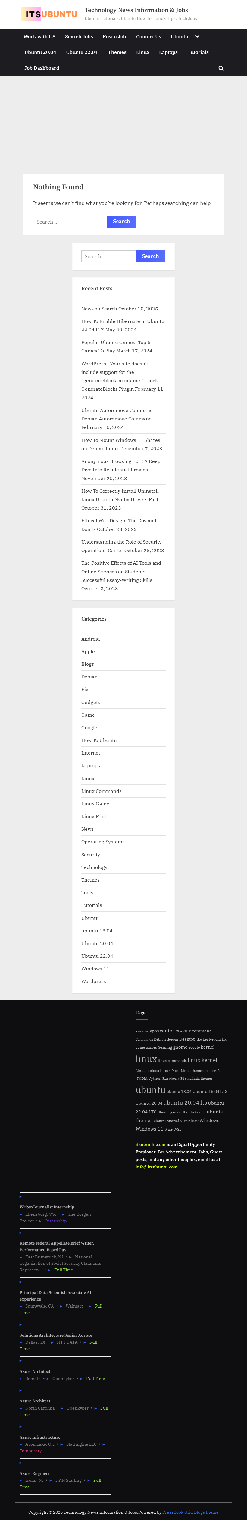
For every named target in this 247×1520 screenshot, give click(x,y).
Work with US (39, 36)
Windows (209, 1120)
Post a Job (114, 36)
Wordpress (93, 981)
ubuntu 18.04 (97, 930)
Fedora (215, 1039)
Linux (142, 52)
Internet (90, 752)
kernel (208, 1047)
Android (90, 638)
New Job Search (99, 308)
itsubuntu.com (151, 1144)
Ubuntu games (169, 1112)
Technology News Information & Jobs (136, 10)
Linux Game (95, 803)
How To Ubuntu (99, 740)
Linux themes (192, 1070)
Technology (94, 867)
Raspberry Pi (173, 1078)
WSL (177, 1129)
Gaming (165, 1047)
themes (207, 1078)
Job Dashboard (41, 67)
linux (146, 1058)
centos (167, 1030)
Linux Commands (101, 791)
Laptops (168, 52)
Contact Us (148, 36)
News (87, 829)
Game (88, 715)
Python (155, 1078)
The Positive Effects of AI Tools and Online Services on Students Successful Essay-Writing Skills (121, 571)
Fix (85, 689)
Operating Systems (103, 841)
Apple (88, 651)
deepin (172, 1039)
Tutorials (198, 52)
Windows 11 (95, 968)
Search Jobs (79, 36)
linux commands (172, 1060)
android (142, 1031)
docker (202, 1039)
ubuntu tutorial (166, 1120)
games (151, 1047)
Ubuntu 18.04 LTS (209, 1091)
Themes (117, 52)
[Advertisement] (123, 121)
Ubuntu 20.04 (40, 52)
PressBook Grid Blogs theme (190, 1512)
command (202, 1031)
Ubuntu (179, 36)
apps (154, 1031)
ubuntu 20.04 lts (185, 1102)
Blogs (87, 664)
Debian (89, 676)
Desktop (187, 1039)
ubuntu (151, 1089)
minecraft (212, 1071)
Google (89, 727)
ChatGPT (183, 1031)
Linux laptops (147, 1070)
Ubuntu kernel (193, 1112)
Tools (87, 892)
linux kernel (202, 1059)
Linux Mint (93, 816)
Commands (144, 1039)
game (140, 1047)
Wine (168, 1129)
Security (90, 854)
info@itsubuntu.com (157, 1167)
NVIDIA (142, 1078)
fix (224, 1039)
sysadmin (192, 1078)
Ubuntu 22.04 (82, 52)
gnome (180, 1047)
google (194, 1047)
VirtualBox (189, 1120)
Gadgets (90, 702)
